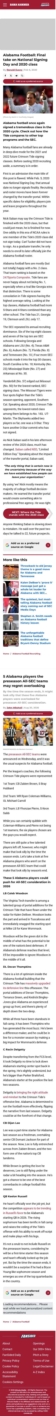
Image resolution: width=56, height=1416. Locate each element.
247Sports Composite (16, 277)
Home (6, 654)
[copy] (22, 75)
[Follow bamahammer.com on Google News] (48, 545)
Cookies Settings (12, 1382)
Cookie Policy (10, 1366)
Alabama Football (21, 1322)
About (6, 1343)
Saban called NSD (26, 449)
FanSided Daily (11, 1355)
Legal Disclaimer (43, 1366)
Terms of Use (41, 1360)
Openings (39, 1343)
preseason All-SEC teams (24, 754)
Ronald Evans (14, 69)
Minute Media (20, 1390)
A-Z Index (39, 1372)
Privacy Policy (10, 1360)
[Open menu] (5, 5)
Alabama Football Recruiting (26, 654)
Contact (7, 1349)
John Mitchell (14, 707)
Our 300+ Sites (42, 1349)
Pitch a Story (41, 1355)
